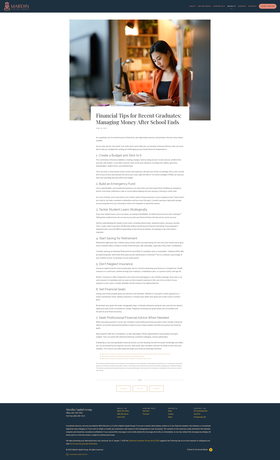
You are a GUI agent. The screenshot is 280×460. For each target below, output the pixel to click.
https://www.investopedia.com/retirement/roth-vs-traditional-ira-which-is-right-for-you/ (126, 358)
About (193, 6)
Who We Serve (204, 6)
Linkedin (156, 389)
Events (170, 414)
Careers (242, 6)
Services (146, 411)
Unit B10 (197, 414)
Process (146, 414)
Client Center (268, 6)
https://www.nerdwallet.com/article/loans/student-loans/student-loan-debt (122, 356)
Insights (231, 6)
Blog (170, 411)
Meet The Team (123, 411)
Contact (252, 6)
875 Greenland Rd (200, 411)
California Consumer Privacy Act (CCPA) (144, 441)
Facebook (123, 389)
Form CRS (121, 417)
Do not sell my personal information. (84, 444)
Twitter (140, 389)
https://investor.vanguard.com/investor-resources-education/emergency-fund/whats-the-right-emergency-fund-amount (136, 354)
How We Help (219, 6)
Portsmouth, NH (200, 417)
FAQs (170, 417)
